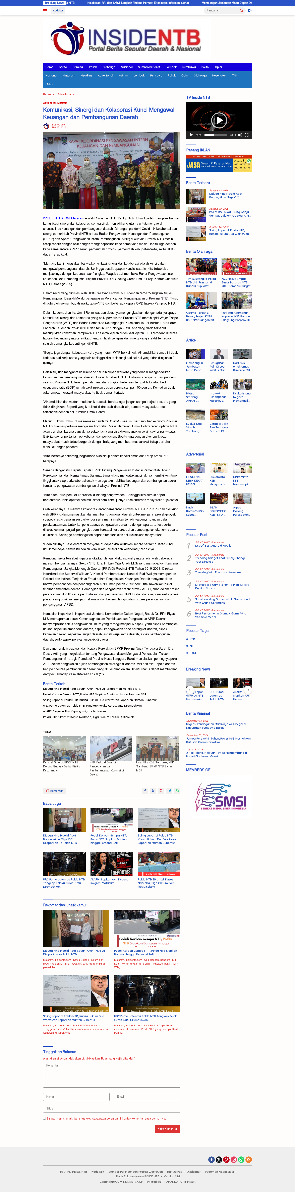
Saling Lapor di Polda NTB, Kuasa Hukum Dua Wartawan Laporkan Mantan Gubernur (100, 700)
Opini (218, 67)
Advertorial (105, 75)
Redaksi (58, 10)
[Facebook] (211, 1160)
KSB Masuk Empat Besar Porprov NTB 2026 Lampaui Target (236, 282)
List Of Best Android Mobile (213, 545)
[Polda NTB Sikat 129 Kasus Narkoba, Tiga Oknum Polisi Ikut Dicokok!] (159, 864)
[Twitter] (219, 1160)
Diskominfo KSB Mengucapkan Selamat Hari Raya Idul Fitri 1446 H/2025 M (218, 480)
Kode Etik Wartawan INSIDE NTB (137, 1176)
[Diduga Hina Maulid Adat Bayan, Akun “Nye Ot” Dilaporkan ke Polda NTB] (64, 820)
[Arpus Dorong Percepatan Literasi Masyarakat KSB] (242, 498)
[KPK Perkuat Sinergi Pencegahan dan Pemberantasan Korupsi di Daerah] (111, 748)
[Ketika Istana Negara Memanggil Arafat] (242, 384)
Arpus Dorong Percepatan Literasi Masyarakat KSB (241, 511)
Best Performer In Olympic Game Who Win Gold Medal (220, 615)
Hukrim (123, 75)
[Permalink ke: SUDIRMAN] (46, 126)
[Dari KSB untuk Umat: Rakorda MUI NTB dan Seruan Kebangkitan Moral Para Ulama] (242, 354)
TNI (234, 75)
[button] (242, 10)
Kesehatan (219, 75)
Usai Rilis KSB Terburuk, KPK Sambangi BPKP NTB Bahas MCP (155, 766)
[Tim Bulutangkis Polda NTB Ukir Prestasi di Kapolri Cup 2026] (201, 266)
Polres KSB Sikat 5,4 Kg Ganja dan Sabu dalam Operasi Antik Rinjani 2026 (229, 213)
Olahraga (109, 67)
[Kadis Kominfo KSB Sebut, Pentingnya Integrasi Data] (195, 498)
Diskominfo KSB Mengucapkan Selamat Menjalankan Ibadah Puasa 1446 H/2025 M (242, 480)
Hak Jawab (174, 1172)
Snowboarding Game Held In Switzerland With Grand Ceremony (222, 601)
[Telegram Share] (169, 791)
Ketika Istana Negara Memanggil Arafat (242, 397)
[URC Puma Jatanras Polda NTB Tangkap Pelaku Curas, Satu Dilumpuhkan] (64, 864)
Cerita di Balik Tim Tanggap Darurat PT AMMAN (219, 427)
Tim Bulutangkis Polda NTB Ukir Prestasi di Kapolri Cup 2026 (201, 282)
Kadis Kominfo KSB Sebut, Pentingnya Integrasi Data (195, 511)
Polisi (193, 653)
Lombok (171, 67)
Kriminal (78, 67)
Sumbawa (189, 67)
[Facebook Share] (145, 791)
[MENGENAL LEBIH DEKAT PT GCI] (195, 468)
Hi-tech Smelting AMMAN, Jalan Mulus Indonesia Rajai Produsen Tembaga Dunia (194, 397)
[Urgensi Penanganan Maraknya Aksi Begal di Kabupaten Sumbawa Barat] (219, 384)
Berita (63, 67)
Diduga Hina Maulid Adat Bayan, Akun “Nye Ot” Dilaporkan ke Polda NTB (92, 689)
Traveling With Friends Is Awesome (218, 572)
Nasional (127, 67)
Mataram (69, 75)
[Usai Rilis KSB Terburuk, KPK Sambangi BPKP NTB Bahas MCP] (157, 748)
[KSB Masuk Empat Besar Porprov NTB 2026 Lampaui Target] (237, 266)
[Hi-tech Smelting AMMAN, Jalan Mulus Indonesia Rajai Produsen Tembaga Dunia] (195, 384)
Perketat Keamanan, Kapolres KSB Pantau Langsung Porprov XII (236, 316)
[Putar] (191, 135)
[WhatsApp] (241, 1160)
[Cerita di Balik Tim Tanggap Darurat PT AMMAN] (219, 415)
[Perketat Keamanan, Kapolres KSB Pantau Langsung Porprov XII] (237, 300)
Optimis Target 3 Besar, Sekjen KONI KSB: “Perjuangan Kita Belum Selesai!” (201, 316)
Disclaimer (194, 1172)
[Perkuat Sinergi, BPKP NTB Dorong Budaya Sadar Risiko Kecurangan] (64, 748)
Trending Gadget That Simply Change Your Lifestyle (220, 559)
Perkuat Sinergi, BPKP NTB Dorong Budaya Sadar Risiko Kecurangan (61, 766)
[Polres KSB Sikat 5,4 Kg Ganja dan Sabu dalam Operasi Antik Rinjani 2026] (196, 214)
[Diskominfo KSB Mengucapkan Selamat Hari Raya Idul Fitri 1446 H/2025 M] (219, 468)
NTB (192, 646)
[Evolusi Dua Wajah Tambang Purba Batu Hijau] (195, 415)
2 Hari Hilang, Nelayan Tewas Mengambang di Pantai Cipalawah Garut (216, 754)
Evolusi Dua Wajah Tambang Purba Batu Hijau (194, 427)
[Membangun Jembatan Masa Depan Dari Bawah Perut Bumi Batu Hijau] (195, 354)
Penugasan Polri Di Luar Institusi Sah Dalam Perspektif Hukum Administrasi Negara (218, 366)
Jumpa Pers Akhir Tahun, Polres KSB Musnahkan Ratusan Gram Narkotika (218, 740)
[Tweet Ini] (153, 791)
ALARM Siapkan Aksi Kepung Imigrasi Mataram (74, 711)
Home (49, 67)
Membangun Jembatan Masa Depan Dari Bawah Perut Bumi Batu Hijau (203, 3)
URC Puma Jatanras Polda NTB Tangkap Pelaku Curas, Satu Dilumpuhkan (92, 705)
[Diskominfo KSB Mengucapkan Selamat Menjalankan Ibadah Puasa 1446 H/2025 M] (242, 468)
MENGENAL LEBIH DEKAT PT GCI (194, 480)
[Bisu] (240, 135)
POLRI (49, 84)
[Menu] (46, 10)
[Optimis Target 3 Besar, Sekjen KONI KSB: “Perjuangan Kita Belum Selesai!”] (201, 300)
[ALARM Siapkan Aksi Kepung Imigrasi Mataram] (112, 864)
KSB (192, 639)
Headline (86, 75)
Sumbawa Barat (149, 67)
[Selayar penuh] (247, 135)
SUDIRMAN (58, 124)
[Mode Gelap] (250, 10)
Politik (93, 67)
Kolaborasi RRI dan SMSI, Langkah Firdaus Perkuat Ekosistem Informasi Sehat (94, 3)
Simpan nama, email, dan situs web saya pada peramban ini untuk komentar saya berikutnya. (106, 1118)
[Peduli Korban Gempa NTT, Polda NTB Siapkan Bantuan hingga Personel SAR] (112, 820)
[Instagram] (234, 1160)
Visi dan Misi (172, 1176)
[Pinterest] (226, 1160)
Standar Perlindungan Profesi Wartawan (136, 1172)
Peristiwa (156, 75)
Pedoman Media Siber (219, 1172)
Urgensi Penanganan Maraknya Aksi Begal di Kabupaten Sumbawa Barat (218, 396)
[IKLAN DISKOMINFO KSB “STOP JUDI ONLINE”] (219, 498)
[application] (219, 120)
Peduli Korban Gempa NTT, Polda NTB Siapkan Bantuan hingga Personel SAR (94, 694)
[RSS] (248, 1160)
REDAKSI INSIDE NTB (73, 1172)
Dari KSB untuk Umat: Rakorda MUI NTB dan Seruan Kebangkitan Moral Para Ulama (241, 366)
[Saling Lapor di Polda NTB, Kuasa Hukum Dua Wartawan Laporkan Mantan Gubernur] (159, 820)
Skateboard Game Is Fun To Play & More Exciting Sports (222, 586)
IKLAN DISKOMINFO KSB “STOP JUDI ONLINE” (219, 511)
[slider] (215, 135)
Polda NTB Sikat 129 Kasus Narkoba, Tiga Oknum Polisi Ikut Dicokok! (88, 717)
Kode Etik (98, 1172)
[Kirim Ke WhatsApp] (177, 791)
